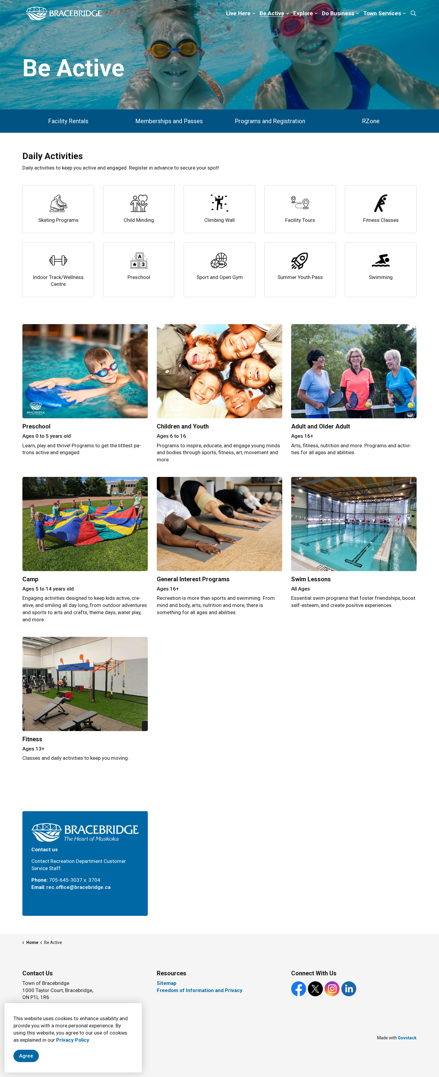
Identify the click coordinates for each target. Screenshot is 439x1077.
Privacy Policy (72, 1040)
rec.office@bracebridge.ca (78, 887)
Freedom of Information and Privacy (199, 990)
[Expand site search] (413, 13)
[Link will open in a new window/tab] (219, 524)
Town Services (382, 13)
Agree (26, 1055)
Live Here (238, 13)
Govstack (407, 1037)
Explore (303, 13)
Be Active (272, 13)
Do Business (338, 13)
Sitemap (166, 983)
